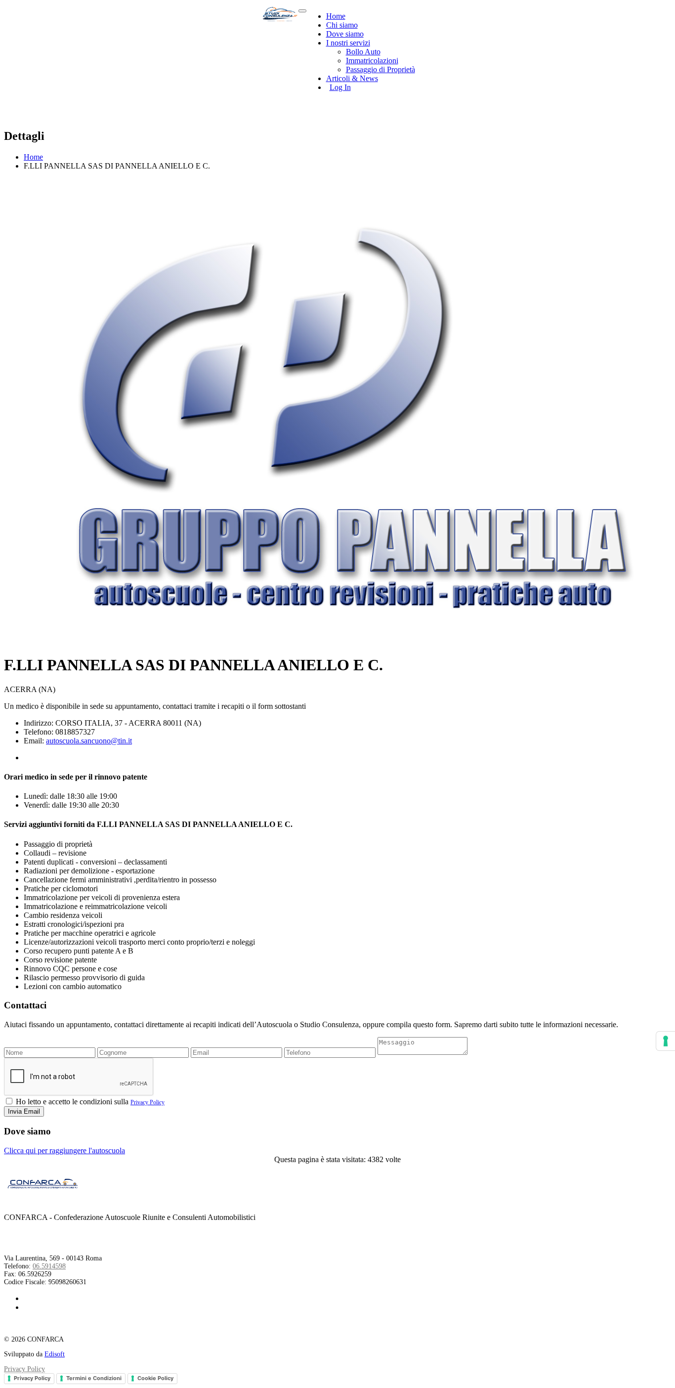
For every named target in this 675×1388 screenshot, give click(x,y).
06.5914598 (49, 1266)
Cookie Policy (155, 1378)
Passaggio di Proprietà (380, 69)
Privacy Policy (147, 1102)
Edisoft (54, 1354)
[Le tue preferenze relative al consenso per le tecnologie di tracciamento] (665, 1041)
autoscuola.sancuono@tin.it (89, 741)
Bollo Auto (363, 51)
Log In (340, 87)
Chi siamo (342, 25)
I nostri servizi (348, 43)
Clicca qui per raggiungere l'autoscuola (64, 1150)
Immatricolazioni (372, 60)
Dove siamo (345, 34)
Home (335, 16)
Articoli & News (352, 78)
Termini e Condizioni (94, 1378)
